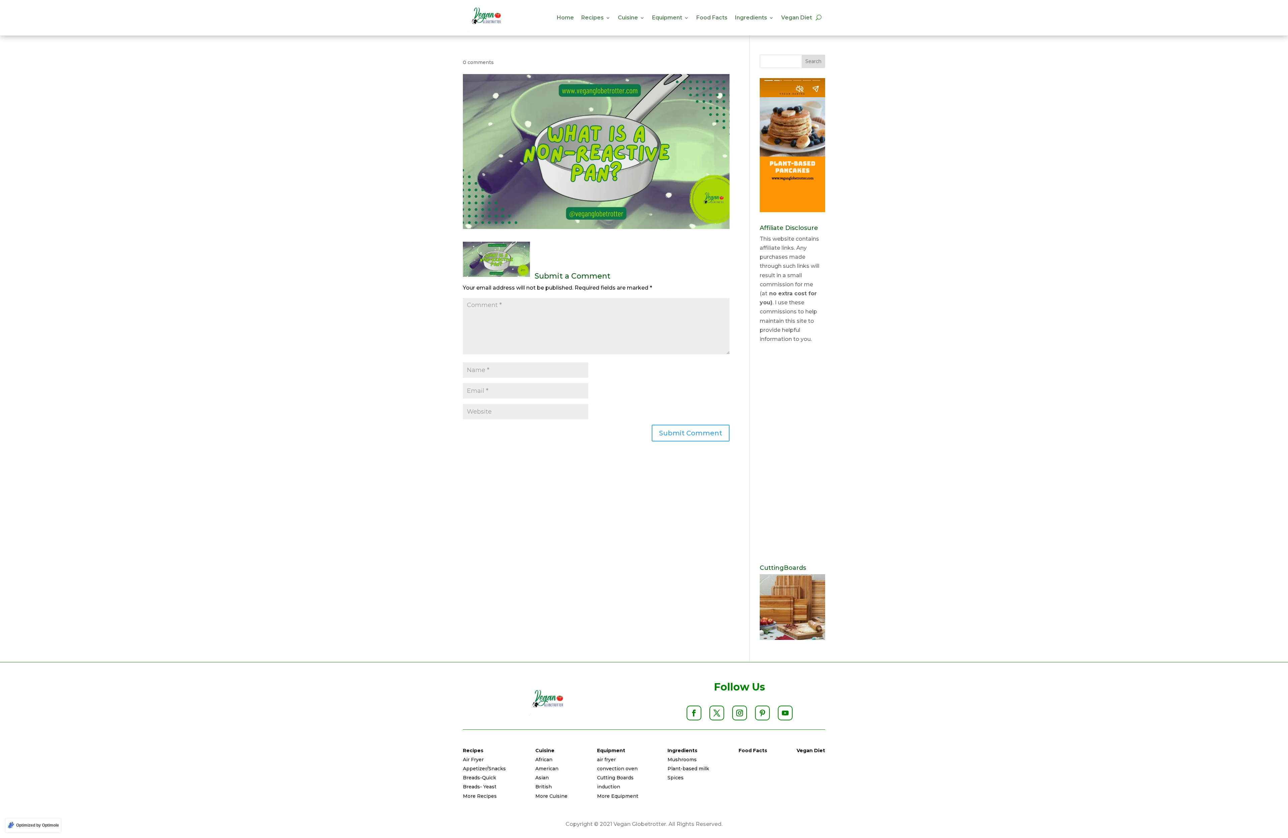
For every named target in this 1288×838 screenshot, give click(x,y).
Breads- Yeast (479, 787)
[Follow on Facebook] (694, 713)
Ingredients (751, 17)
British (543, 787)
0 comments (478, 62)
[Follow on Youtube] (785, 713)
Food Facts (712, 17)
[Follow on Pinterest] (762, 713)
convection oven (617, 769)
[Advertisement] (792, 454)
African (543, 760)
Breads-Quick (479, 778)
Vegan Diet (796, 17)
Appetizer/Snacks (484, 769)
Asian (542, 778)
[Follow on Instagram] (739, 713)
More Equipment (617, 796)
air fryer (606, 760)
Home (565, 17)
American (546, 769)
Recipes (592, 17)
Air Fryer (473, 760)
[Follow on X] (716, 713)
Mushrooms (682, 760)
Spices (675, 778)
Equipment (667, 17)
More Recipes (480, 796)
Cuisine (628, 17)
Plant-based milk (688, 769)
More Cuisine (551, 796)
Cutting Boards (615, 778)
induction (608, 787)
